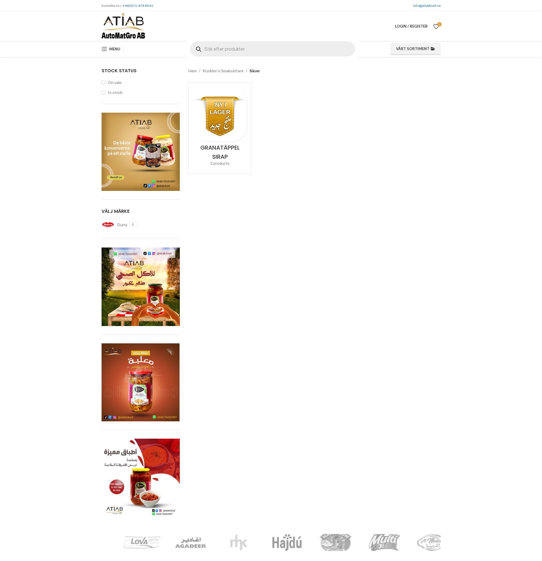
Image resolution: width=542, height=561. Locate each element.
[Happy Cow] (222, 542)
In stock (115, 92)
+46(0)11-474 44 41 (138, 5)
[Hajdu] (174, 542)
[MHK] (125, 542)
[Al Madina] (319, 542)
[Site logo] (123, 25)
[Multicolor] (271, 542)
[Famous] (368, 542)
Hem (192, 70)
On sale (114, 82)
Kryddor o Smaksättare (223, 70)
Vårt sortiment (412, 48)
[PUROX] (416, 542)
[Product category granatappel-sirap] (220, 128)
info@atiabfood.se (427, 5)
